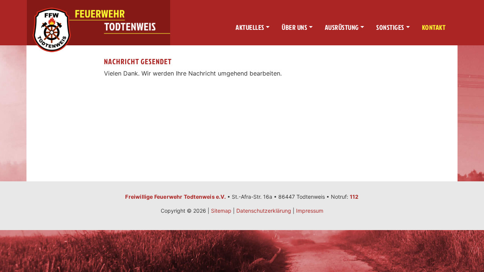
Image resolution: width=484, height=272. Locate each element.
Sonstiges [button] (390, 27)
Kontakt (434, 27)
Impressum (309, 210)
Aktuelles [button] (250, 27)
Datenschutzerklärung (263, 210)
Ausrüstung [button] (342, 27)
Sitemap (221, 210)
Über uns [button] (294, 27)
